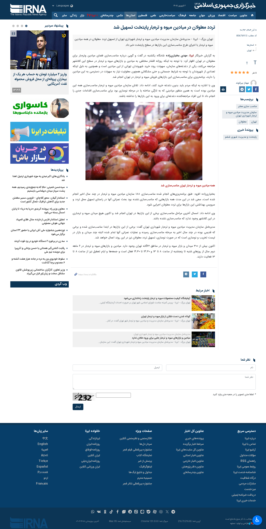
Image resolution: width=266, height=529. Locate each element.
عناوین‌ (243, 15)
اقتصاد (221, 15)
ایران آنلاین (94, 455)
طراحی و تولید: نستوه (239, 523)
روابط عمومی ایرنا (246, 466)
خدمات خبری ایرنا (246, 500)
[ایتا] (136, 512)
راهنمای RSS (248, 461)
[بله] (148, 512)
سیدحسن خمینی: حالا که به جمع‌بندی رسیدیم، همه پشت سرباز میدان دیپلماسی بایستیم (38, 189)
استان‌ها (130, 15)
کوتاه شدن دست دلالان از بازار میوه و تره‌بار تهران (165, 317)
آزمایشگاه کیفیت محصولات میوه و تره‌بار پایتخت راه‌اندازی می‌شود (157, 298)
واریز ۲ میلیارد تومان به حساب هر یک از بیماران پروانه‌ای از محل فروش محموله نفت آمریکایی (40, 79)
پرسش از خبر (145, 461)
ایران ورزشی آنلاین (90, 466)
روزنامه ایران (93, 444)
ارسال (78, 407)
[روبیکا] (161, 512)
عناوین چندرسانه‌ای (193, 472)
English (43, 444)
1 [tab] (26, 26)
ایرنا (224, 6)
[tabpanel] (39, 62)
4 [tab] (13, 26)
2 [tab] (22, 26)
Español (42, 466)
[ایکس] (167, 512)
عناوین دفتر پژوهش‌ (193, 466)
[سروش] (130, 512)
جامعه (192, 15)
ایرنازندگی (94, 438)
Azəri (44, 455)
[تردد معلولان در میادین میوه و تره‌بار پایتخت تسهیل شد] (143, 141)
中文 (45, 438)
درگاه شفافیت (248, 478)
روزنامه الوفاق (92, 450)
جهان (202, 15)
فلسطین (142, 15)
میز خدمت (250, 489)
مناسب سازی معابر (247, 106)
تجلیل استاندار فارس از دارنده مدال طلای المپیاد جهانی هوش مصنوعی (40, 222)
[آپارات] (154, 512)
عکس (119, 15)
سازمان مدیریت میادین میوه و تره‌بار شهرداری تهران (241, 114)
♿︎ (257, 519)
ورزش (211, 15)
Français (42, 483)
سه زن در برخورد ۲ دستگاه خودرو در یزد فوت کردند (39, 241)
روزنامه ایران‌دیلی (90, 461)
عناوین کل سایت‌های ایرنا (190, 450)
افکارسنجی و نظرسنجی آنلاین (136, 438)
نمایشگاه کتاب (144, 455)
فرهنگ (182, 15)
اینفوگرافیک (145, 466)
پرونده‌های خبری (194, 438)
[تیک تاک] (111, 512)
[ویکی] (98, 512)
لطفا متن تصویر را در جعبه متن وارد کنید (234, 394)
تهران (249, 50)
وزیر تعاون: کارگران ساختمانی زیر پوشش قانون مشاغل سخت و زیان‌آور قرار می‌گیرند (40, 272)
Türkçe (43, 461)
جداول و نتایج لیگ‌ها (140, 472)
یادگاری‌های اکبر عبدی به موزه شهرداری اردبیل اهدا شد (38, 178)
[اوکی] (105, 512)
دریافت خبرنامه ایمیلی (244, 495)
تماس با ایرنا (249, 444)
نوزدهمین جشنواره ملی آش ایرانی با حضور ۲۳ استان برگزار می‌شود (38, 232)
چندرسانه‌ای (106, 15)
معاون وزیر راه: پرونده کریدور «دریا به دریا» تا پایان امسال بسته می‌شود (38, 211)
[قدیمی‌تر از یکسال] (203, 303)
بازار (82, 15)
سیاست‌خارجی (167, 15)
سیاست (232, 15)
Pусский (43, 472)
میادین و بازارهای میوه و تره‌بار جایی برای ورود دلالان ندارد (161, 338)
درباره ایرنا (250, 438)
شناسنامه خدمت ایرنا (244, 472)
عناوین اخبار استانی (193, 455)
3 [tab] (18, 26)
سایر (64, 15)
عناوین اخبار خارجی (193, 461)
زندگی (73, 15)
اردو (46, 478)
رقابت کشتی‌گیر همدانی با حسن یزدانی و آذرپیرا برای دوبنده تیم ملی (40, 250)
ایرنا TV (91, 15)
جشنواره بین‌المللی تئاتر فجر (137, 483)
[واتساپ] (92, 512)
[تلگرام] (173, 512)
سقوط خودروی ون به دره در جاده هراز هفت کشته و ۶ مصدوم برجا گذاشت (38, 261)
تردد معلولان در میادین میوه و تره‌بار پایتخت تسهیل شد (164, 27)
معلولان (242, 122)
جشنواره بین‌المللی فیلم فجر (137, 450)
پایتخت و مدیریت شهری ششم (241, 137)
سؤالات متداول (248, 455)
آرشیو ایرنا (250, 450)
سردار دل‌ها (145, 444)
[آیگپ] (142, 512)
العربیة (44, 450)
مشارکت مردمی (247, 483)
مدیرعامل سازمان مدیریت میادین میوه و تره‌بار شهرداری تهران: (161, 334)
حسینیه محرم (144, 478)
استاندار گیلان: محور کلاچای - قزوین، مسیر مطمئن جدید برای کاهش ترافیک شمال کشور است (39, 200)
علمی (153, 15)
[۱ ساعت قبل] (39, 49)
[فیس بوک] (117, 512)
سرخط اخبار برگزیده (193, 444)
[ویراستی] (123, 512)
